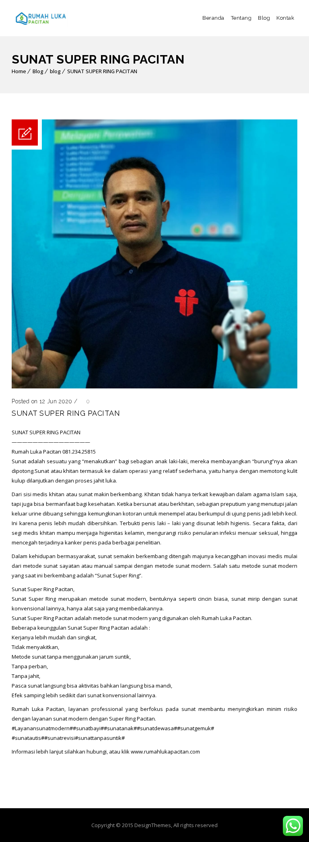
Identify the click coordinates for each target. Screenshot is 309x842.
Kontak (285, 18)
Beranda (213, 18)
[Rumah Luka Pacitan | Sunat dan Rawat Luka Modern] (40, 18)
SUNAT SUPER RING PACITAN (102, 71)
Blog (264, 18)
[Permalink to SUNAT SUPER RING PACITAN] (154, 386)
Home (19, 71)
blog (55, 71)
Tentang (241, 18)
